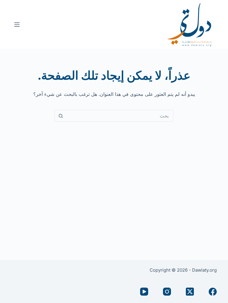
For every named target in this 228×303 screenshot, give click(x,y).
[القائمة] (17, 24)
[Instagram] (167, 292)
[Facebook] (213, 292)
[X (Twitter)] (190, 292)
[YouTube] (144, 292)
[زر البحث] (60, 116)
